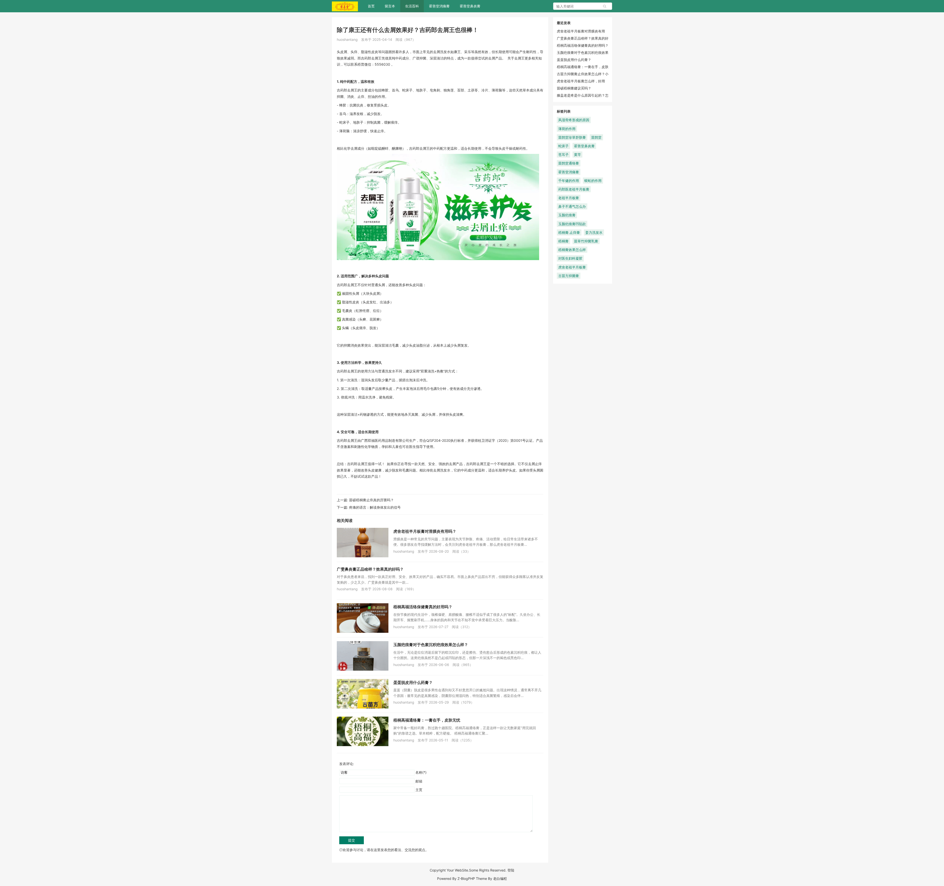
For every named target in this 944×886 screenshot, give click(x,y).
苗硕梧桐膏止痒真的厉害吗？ (371, 500)
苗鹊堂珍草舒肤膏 (572, 137)
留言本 (390, 6)
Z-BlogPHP (466, 878)
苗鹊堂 (596, 137)
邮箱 (418, 781)
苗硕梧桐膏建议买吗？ (574, 88)
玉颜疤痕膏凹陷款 (572, 224)
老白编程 (500, 878)
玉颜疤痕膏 (566, 215)
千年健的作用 (568, 180)
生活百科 (412, 6)
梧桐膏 (563, 241)
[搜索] (604, 6)
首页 (371, 6)
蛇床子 (563, 146)
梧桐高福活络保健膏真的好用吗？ (422, 606)
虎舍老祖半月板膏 (572, 267)
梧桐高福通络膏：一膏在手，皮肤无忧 (426, 720)
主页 (418, 790)
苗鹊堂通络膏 (568, 163)
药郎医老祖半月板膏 (573, 189)
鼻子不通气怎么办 (572, 206)
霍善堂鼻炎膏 (470, 6)
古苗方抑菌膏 (568, 276)
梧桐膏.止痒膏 (569, 232)
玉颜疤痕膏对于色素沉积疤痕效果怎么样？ (430, 644)
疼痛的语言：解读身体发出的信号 (375, 507)
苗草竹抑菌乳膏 (586, 241)
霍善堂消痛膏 (439, 6)
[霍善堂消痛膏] (345, 6)
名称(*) (421, 772)
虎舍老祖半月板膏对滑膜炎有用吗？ (424, 531)
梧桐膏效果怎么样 (572, 250)
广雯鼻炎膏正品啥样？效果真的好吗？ (370, 569)
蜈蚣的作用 (593, 180)
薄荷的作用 (566, 129)
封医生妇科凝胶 (570, 258)
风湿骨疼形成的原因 (573, 120)
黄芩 (577, 154)
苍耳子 (563, 154)
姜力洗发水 (594, 232)
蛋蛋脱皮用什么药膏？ (413, 682)
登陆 (510, 870)
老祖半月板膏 (568, 198)
